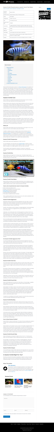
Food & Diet (10, 77)
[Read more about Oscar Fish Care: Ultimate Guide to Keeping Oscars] (9, 381)
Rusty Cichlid (5, 190)
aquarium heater (22, 143)
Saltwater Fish (26, 1)
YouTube (26, 370)
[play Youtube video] (18, 167)
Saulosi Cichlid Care (10, 67)
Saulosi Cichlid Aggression (12, 74)
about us (13, 371)
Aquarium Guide (39, 1)
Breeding (9, 78)
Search (40, 7)
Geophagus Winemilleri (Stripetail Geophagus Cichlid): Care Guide (28, 386)
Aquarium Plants (33, 1)
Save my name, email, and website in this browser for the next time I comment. (17, 413)
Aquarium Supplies (47, 1)
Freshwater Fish (20, 1)
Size (8, 71)
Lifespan (9, 81)
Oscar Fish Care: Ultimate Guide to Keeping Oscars (8, 386)
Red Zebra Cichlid (6, 191)
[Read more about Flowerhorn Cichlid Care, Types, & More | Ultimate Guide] (18, 381)
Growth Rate (10, 80)
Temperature (10, 70)
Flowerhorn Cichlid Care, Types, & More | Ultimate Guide (18, 386)
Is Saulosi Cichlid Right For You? (12, 83)
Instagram (29, 370)
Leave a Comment (6, 8)
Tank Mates (10, 73)
